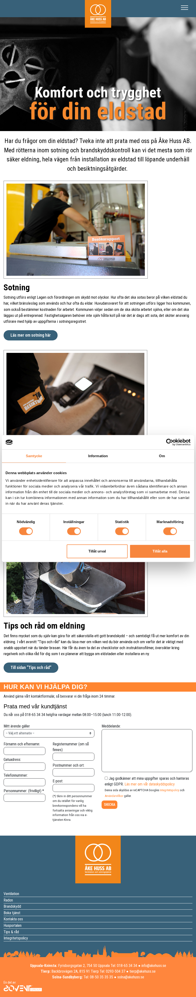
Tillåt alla (159, 551)
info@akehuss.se (154, 965)
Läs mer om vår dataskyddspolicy (150, 784)
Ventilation (11, 893)
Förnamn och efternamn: (22, 744)
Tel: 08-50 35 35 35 (98, 977)
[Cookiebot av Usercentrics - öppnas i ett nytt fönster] (170, 442)
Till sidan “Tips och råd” (31, 667)
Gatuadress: (12, 759)
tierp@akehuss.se (143, 971)
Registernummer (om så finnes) (71, 747)
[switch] (74, 531)
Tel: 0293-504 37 (112, 971)
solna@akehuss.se (130, 977)
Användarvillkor (114, 796)
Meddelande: (111, 726)
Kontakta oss (13, 919)
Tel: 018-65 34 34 (124, 965)
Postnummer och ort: (68, 765)
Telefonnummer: (16, 775)
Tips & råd (11, 932)
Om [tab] (162, 456)
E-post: (58, 781)
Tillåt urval (97, 551)
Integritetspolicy (169, 790)
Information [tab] (98, 456)
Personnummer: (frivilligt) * (24, 791)
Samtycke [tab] (34, 456)
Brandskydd (12, 906)
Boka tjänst (12, 913)
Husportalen (13, 925)
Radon (8, 900)
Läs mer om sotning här (31, 335)
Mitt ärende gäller (17, 726)
